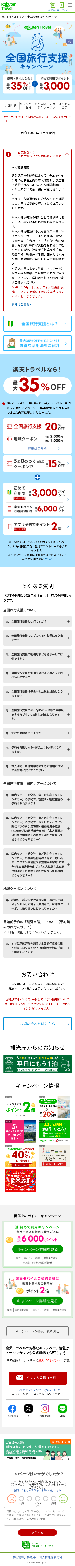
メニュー (70, 10)
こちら (49, 559)
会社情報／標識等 (24, 1557)
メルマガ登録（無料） (42, 1377)
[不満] (21, 1498)
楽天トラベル (8, 6)
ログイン (61, 10)
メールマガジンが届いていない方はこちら (37, 1390)
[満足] (53, 1498)
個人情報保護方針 (50, 1557)
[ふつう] (37, 1498)
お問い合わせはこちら (37, 1023)
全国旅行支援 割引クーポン (46, 105)
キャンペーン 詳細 (28, 105)
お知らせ (10, 105)
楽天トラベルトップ (13, 16)
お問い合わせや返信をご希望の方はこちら (37, 1490)
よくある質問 (64, 105)
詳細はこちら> (21, 304)
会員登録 (52, 10)
